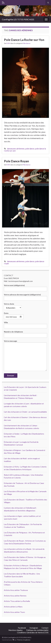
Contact (45, 628)
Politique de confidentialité (37, 630)
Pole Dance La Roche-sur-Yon (24, 40)
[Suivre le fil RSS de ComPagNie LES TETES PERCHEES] (3, 2)
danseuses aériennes (16, 149)
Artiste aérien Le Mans (13, 606)
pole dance (29, 149)
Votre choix (9, 304)
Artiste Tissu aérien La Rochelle (17, 601)
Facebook (22, 628)
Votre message (10, 341)
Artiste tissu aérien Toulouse (16, 590)
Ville (6, 322)
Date (6, 313)
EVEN (8, 43)
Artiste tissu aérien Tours (14, 612)
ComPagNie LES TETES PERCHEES (18, 19)
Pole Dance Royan (16, 161)
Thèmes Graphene (23, 640)
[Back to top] (45, 637)
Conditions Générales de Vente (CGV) (32, 632)
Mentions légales (16, 630)
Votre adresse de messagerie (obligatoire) (22, 294)
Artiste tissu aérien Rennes (15, 596)
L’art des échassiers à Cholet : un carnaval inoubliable (25, 412)
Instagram (34, 628)
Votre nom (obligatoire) (14, 285)
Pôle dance (26, 43)
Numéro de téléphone (13, 332)
